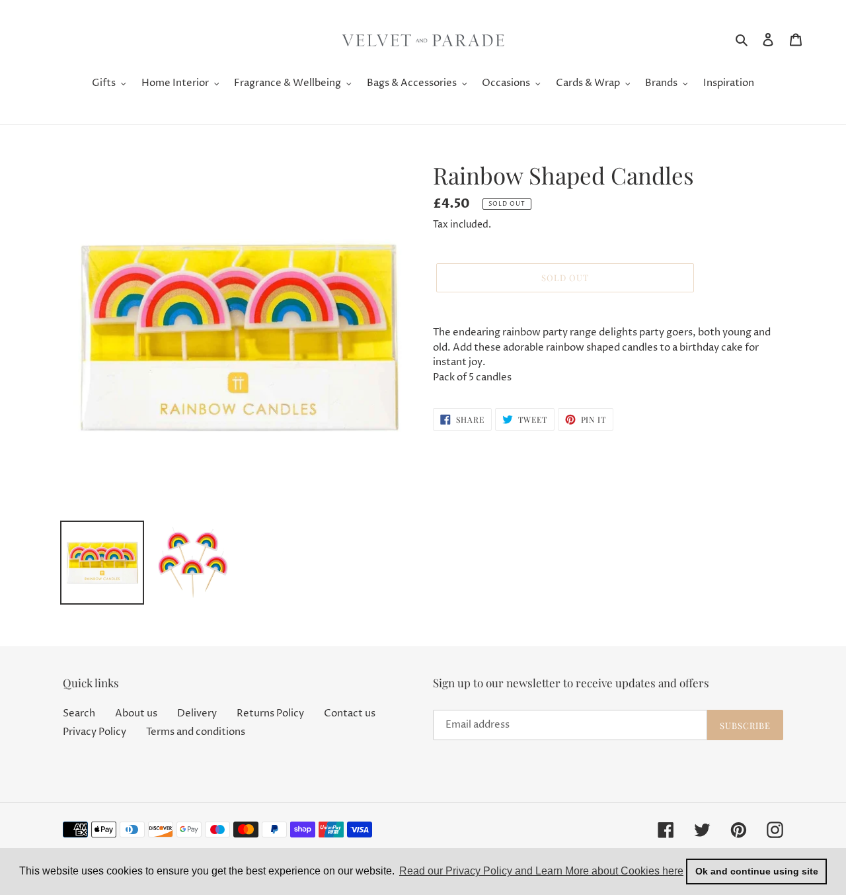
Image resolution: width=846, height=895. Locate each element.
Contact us (349, 713)
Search (79, 713)
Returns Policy (270, 713)
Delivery (197, 713)
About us (136, 713)
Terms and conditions (195, 732)
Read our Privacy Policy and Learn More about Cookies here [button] (541, 870)
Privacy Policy (94, 732)
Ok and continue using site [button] (756, 871)
